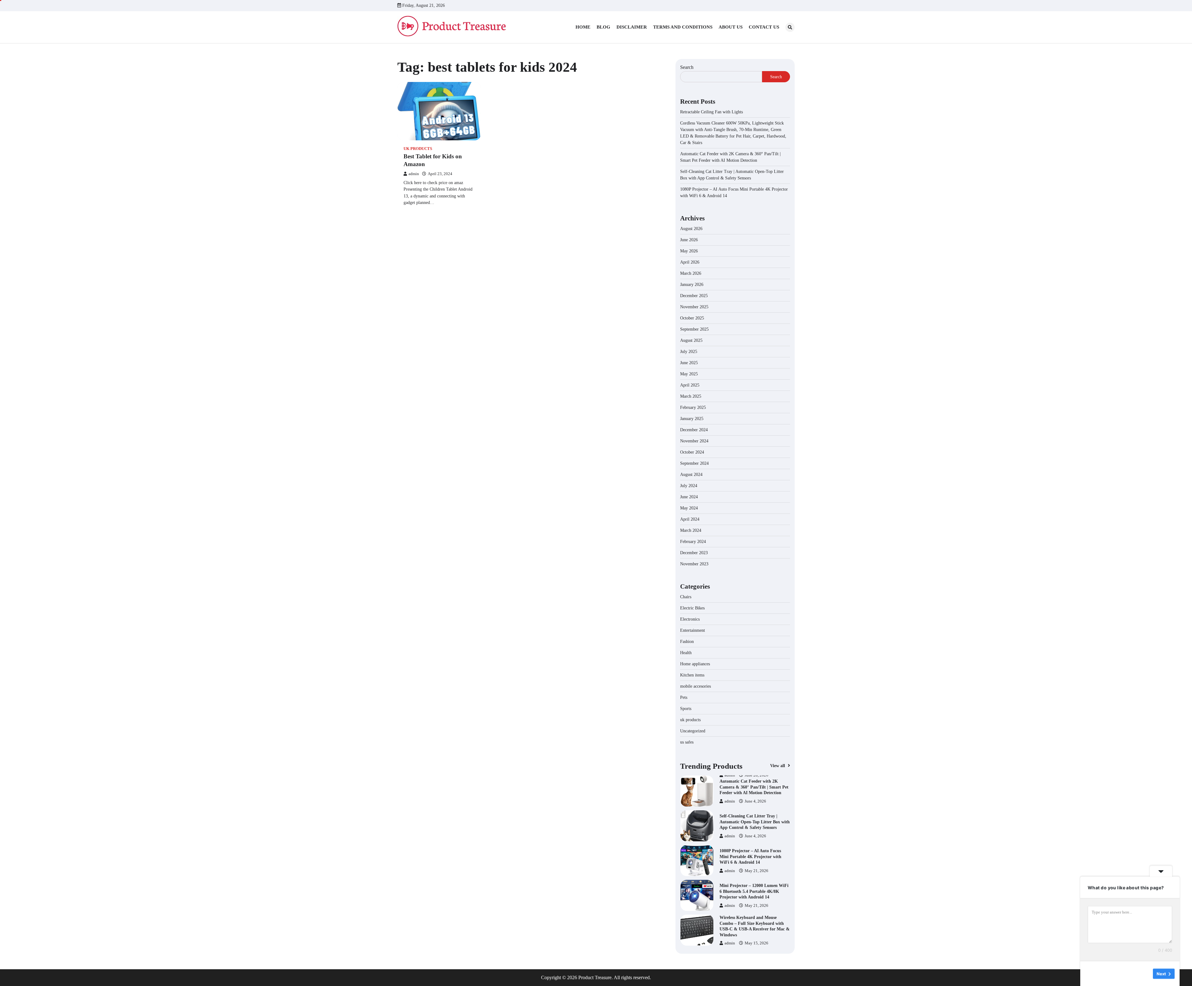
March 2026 (690, 273)
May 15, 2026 (756, 908)
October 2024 (692, 452)
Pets (683, 697)
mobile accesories (695, 686)
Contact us (764, 27)
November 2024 (694, 441)
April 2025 (689, 385)
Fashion (687, 641)
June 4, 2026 (755, 801)
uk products (418, 149)
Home (583, 27)
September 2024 (694, 463)
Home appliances (695, 664)
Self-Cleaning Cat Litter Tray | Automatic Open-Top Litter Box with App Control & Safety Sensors (755, 787)
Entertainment (692, 630)
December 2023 (694, 552)
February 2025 (693, 407)
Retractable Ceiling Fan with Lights (711, 112)
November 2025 (694, 307)
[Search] (790, 27)
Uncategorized (692, 731)
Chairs (685, 597)
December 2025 (694, 295)
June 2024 (689, 497)
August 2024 (691, 474)
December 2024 (694, 429)
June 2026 (689, 239)
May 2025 (689, 374)
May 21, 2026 (756, 836)
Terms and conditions (682, 27)
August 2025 (691, 340)
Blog (603, 27)
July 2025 (688, 351)
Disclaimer (631, 27)
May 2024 (689, 508)
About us (731, 27)
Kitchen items (692, 675)
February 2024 (693, 541)
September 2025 (694, 329)
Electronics (690, 619)
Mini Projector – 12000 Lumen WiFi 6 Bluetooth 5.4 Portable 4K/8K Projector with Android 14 (754, 856)
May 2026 (689, 251)
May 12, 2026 (756, 940)
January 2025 (691, 418)
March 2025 (690, 396)
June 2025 (689, 362)
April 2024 (689, 519)
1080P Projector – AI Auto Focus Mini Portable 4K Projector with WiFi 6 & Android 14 (750, 821)
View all (778, 765)
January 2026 (691, 284)
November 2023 (694, 564)
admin (414, 174)
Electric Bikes (692, 608)
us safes (686, 742)
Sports (685, 708)
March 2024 (690, 530)
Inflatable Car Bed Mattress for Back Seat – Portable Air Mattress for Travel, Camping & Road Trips (754, 926)
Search (686, 67)
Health (686, 652)
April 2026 (689, 262)
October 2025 (692, 318)
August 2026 (691, 228)
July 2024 (688, 485)
